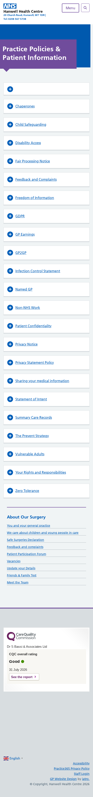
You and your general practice (28, 526)
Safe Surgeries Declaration (25, 540)
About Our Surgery (26, 517)
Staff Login (82, 774)
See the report (21, 677)
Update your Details (21, 568)
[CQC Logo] (21, 640)
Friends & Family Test (21, 575)
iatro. (86, 779)
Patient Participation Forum (26, 554)
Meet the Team (17, 582)
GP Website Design (63, 779)
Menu (70, 8)
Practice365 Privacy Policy (72, 769)
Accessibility (81, 763)
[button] (46, 89)
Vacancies (13, 561)
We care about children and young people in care (43, 533)
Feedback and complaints (25, 547)
